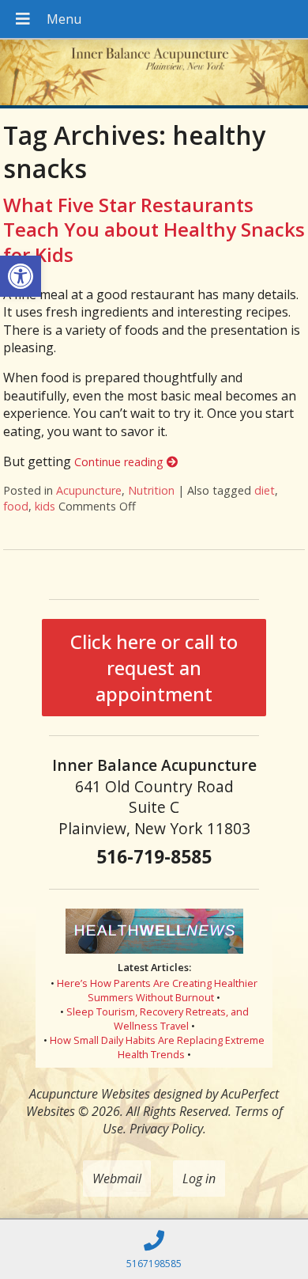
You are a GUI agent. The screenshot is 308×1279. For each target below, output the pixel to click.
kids (45, 506)
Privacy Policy (166, 1128)
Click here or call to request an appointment (154, 667)
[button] (20, 276)
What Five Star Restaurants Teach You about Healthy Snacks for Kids (154, 229)
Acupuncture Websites (89, 1094)
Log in (199, 1178)
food (15, 506)
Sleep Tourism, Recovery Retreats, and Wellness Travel (157, 1018)
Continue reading (120, 461)
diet (264, 490)
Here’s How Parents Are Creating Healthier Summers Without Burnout (157, 990)
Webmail (116, 1178)
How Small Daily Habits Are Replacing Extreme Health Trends (157, 1047)
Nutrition (151, 490)
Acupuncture (89, 490)
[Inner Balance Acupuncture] (154, 74)
